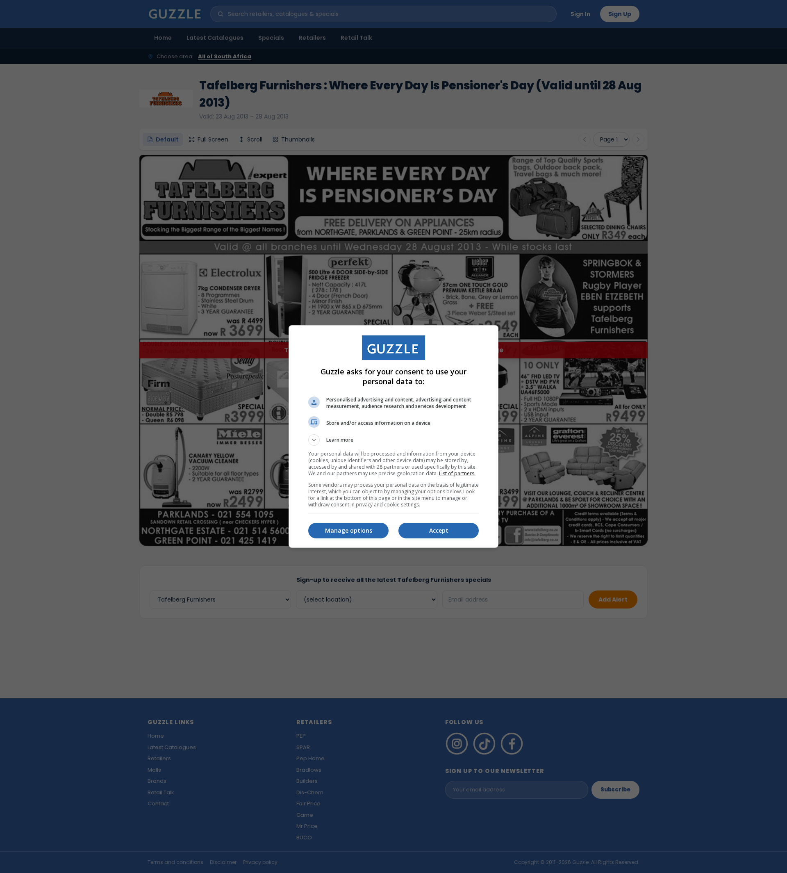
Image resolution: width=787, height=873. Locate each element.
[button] (393, 440)
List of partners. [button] (457, 473)
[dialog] (393, 436)
